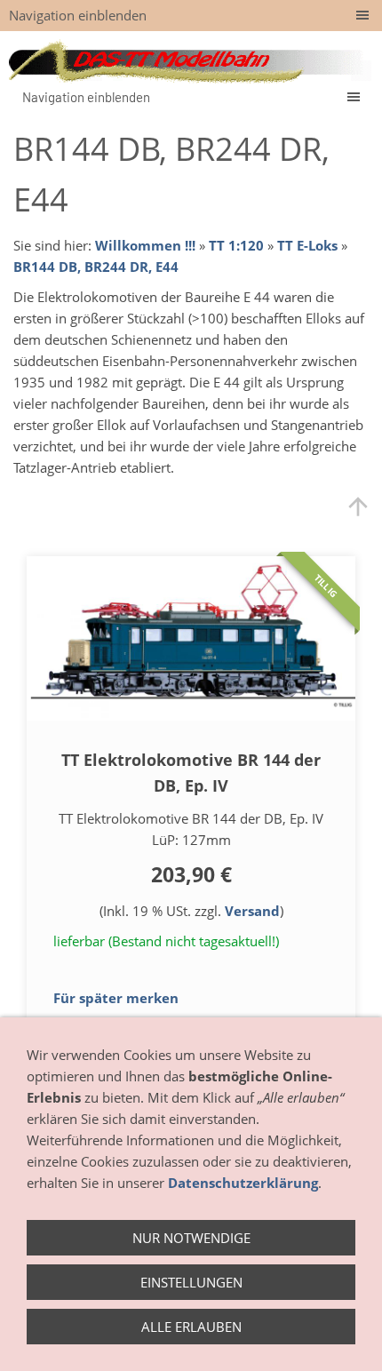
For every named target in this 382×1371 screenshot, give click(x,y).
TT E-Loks (307, 245)
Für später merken (116, 998)
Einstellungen (191, 1282)
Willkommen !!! (145, 245)
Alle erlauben (191, 1326)
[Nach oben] (358, 506)
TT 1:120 (236, 245)
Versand (252, 911)
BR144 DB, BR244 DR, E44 (96, 266)
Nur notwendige (191, 1238)
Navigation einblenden (78, 15)
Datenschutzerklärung (243, 1183)
